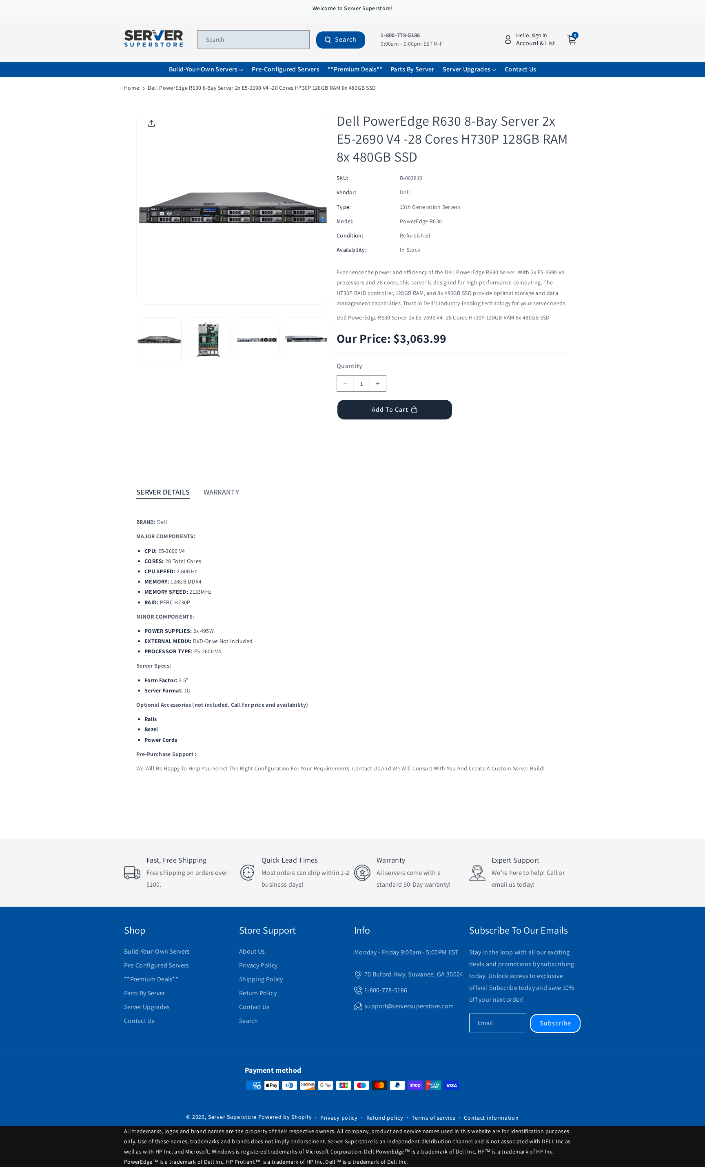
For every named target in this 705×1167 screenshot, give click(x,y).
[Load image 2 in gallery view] (208, 339)
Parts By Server (144, 993)
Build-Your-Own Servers (157, 951)
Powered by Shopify (285, 1116)
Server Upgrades (147, 1007)
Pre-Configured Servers (156, 965)
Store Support (267, 929)
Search (346, 39)
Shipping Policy (261, 979)
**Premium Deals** (151, 979)
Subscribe (555, 1023)
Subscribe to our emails (518, 929)
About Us (252, 951)
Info (362, 929)
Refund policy (384, 1117)
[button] (206, 69)
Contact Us (139, 1020)
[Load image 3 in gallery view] (257, 339)
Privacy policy (339, 1117)
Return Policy (258, 993)
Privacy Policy (258, 965)
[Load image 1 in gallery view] (159, 339)
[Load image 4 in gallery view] (306, 339)
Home (131, 87)
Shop (134, 929)
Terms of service (433, 1117)
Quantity (349, 366)
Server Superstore (232, 1116)
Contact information (491, 1117)
